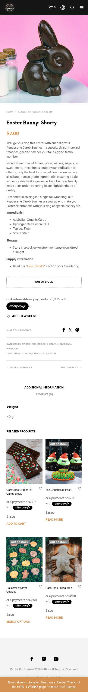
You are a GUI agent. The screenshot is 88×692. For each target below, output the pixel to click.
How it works (35, 266)
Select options (18, 621)
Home (9, 112)
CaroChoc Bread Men (58, 587)
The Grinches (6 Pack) (58, 489)
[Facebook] (65, 330)
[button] (52, 7)
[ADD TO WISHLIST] (41, 488)
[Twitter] (72, 330)
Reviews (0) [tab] (44, 394)
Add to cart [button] (16, 523)
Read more (54, 519)
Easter (52, 353)
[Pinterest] (78, 330)
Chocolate (39, 353)
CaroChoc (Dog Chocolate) (35, 112)
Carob (27, 353)
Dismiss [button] (71, 687)
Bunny (18, 353)
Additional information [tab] (44, 387)
